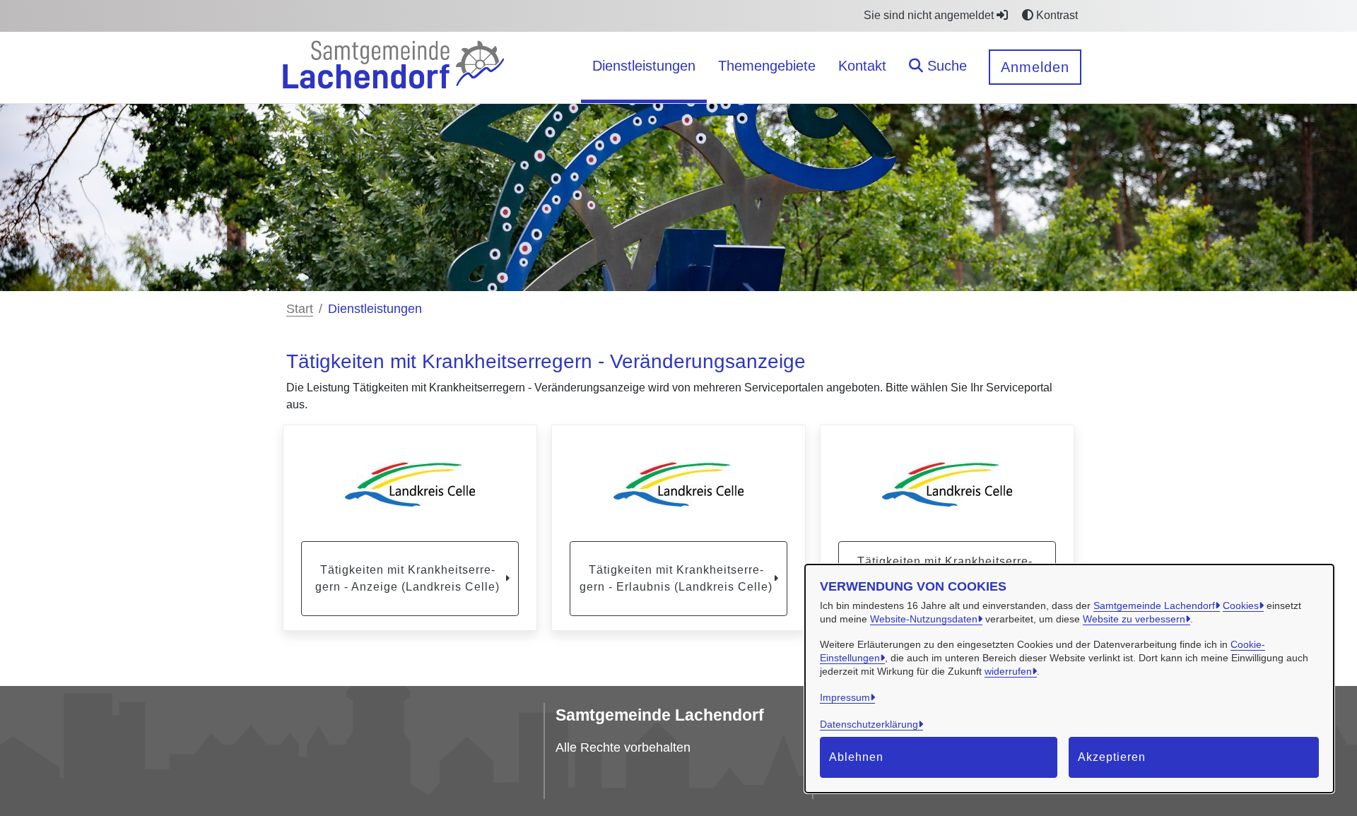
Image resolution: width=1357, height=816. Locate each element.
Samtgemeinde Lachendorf (1154, 605)
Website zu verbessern (1134, 619)
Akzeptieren (1112, 757)
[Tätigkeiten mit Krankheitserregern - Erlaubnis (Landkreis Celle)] (678, 484)
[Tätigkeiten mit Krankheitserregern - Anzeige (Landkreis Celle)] (410, 484)
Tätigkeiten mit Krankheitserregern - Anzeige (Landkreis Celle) (407, 578)
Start (299, 309)
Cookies (1241, 605)
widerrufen (1008, 671)
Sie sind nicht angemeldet (930, 15)
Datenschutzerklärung (869, 724)
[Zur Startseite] (393, 67)
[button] (938, 67)
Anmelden (1035, 67)
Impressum (845, 697)
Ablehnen (856, 757)
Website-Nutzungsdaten (923, 619)
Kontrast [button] (1055, 15)
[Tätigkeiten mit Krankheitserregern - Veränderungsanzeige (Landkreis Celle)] (947, 484)
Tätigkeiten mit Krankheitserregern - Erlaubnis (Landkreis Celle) (676, 578)
